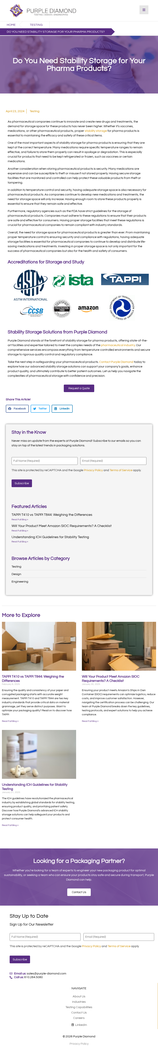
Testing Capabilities (79, 1007)
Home (11, 24)
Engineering (20, 581)
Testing (36, 24)
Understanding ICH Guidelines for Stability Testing (50, 537)
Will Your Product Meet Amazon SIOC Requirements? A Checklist (62, 526)
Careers (79, 1017)
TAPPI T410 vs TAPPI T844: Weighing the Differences (52, 515)
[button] (17, 409)
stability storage (96, 130)
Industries (79, 1001)
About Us (79, 996)
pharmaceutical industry (118, 345)
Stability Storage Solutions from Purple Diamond (57, 332)
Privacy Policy (93, 470)
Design (16, 574)
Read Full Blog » (20, 519)
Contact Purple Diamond (116, 361)
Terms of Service (121, 470)
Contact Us (79, 1012)
